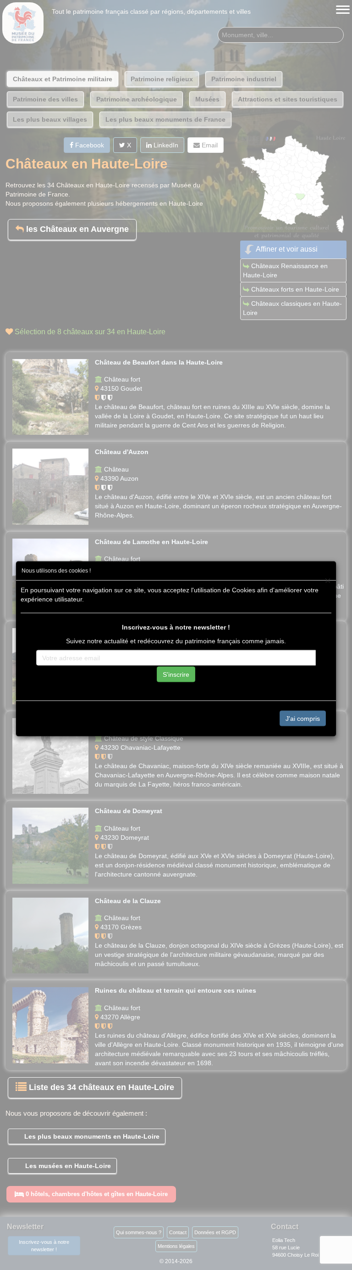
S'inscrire (176, 674)
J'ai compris (303, 718)
